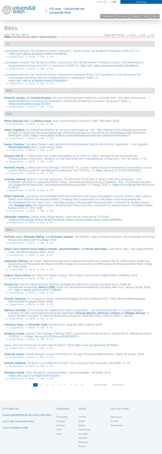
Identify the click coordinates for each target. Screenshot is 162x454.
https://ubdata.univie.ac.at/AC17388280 (37, 289)
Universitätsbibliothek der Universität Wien (27, 415)
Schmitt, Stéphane (15, 298)
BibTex (133, 35)
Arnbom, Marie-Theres (17, 275)
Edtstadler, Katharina (16, 216)
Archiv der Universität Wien (18, 421)
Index (155, 16)
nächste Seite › (100, 385)
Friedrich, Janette (14, 97)
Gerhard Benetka (41, 97)
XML (143, 35)
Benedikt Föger (38, 324)
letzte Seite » (118, 385)
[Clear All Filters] (48, 37)
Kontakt (114, 421)
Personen (122, 16)
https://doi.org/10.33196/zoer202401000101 (53, 336)
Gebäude (82, 438)
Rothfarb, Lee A (13, 236)
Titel (12, 34)
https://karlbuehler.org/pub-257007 (30, 103)
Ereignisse (83, 442)
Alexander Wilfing (34, 236)
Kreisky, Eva (11, 284)
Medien (82, 425)
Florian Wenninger (96, 248)
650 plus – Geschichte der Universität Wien (66, 10)
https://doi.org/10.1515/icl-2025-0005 (118, 170)
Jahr (23, 34)
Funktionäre (84, 429)
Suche (101, 2)
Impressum (116, 417)
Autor (7, 34)
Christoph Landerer (61, 236)
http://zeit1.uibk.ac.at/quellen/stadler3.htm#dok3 (38, 53)
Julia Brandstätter (69, 248)
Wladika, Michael (135, 313)
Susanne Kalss (23, 205)
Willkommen (116, 425)
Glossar (82, 446)
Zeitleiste (135, 16)
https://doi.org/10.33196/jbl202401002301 (34, 375)
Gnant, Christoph (14, 196)
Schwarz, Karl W (13, 155)
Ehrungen (83, 434)
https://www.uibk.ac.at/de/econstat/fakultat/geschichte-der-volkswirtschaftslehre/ (80, 135)
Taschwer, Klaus (13, 324)
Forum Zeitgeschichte (15, 427)
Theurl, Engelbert (14, 129)
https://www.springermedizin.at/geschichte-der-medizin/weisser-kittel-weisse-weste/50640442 (65, 219)
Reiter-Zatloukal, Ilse (16, 120)
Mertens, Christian (15, 310)
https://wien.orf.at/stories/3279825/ (96, 345)
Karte (146, 16)
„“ (69, 50)
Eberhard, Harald (14, 167)
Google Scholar (16, 56)
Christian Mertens (86, 313)
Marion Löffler (47, 287)
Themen (82, 417)
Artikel (81, 421)
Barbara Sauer (42, 120)
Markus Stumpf (48, 248)
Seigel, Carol (11, 248)
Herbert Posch (28, 248)
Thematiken (108, 16)
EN (111, 1)
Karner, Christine (14, 144)
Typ (17, 34)
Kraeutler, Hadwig (14, 179)
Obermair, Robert (14, 354)
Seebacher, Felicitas (16, 261)
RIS (152, 35)
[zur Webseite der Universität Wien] (19, 10)
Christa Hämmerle (19, 147)
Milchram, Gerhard (109, 313)
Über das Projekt (119, 408)
